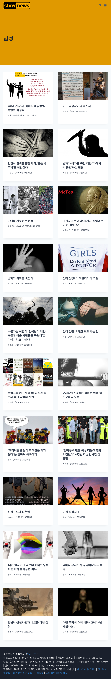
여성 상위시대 (71, 511)
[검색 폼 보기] (100, 5)
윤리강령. (39, 673)
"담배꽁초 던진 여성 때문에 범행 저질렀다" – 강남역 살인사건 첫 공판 (82, 454)
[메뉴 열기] (105, 5)
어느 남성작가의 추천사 (77, 106)
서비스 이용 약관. (86, 669)
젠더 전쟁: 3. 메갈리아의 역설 (80, 278)
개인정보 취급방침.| (23, 673)
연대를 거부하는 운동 (20, 220)
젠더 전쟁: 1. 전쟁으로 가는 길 (80, 331)
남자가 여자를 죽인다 (20, 278)
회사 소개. (32, 654)
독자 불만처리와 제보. (57, 673)
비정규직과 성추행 (19, 511)
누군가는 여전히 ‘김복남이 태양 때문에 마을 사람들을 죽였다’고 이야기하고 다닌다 (26, 335)
